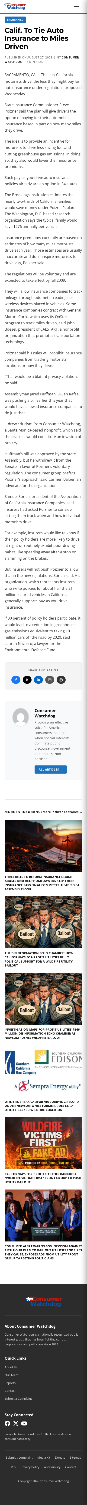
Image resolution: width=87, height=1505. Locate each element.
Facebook (15, 680)
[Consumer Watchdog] (15, 6)
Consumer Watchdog (45, 713)
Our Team (11, 1375)
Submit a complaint (19, 1457)
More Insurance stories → (62, 812)
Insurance (15, 19)
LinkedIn (38, 680)
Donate (60, 1457)
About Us (11, 1367)
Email (49, 680)
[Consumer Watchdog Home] (43, 1301)
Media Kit (43, 1457)
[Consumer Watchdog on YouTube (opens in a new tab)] (24, 1424)
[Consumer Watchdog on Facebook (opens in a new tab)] (7, 1424)
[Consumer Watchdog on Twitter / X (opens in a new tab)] (16, 1424)
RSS (13, 1467)
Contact (10, 1390)
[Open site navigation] (77, 6)
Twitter (27, 680)
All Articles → (51, 769)
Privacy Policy (30, 1467)
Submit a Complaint (18, 1398)
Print (61, 680)
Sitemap (75, 1457)
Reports (10, 1383)
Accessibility (52, 1467)
